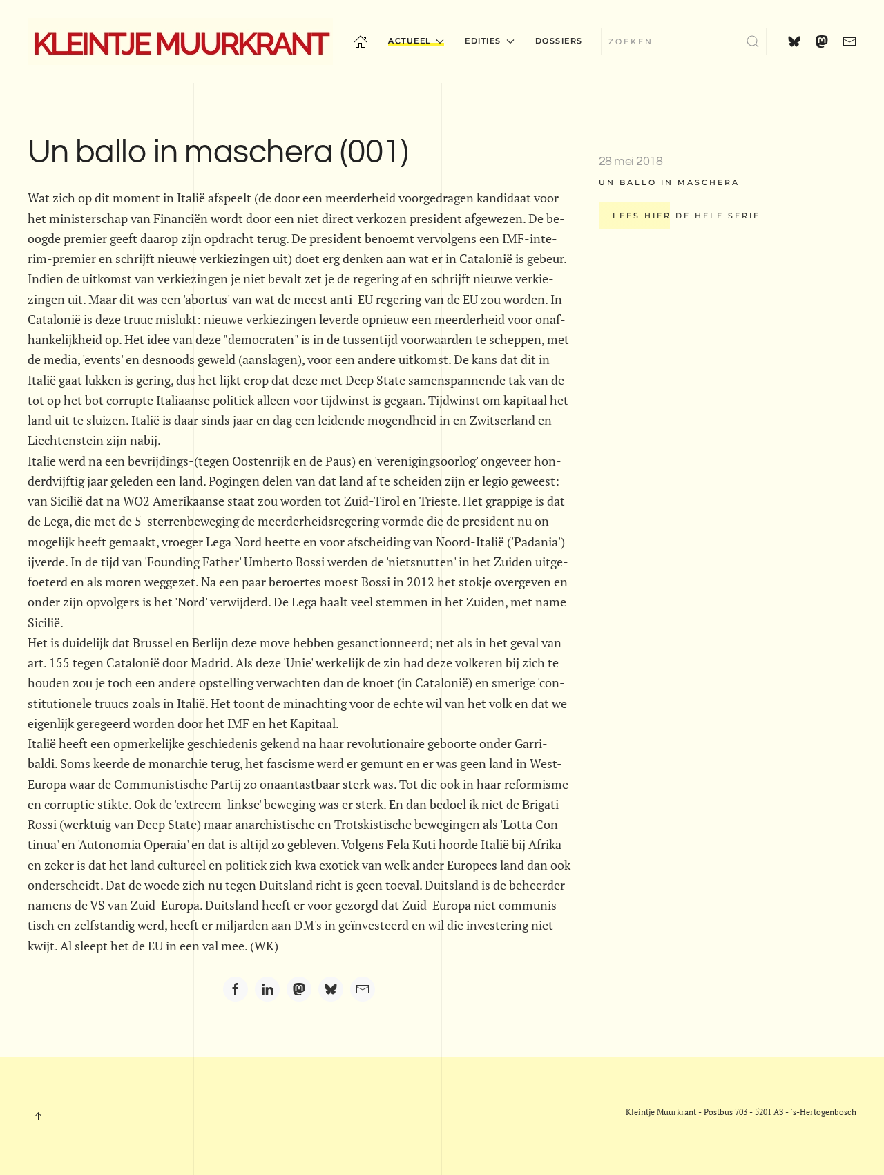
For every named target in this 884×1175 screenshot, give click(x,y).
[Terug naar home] (180, 41)
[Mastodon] (299, 989)
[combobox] (684, 41)
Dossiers (559, 41)
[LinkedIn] (267, 989)
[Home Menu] (360, 41)
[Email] (362, 989)
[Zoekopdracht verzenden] (753, 41)
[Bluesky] (330, 989)
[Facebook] (235, 989)
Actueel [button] (410, 41)
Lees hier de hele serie (686, 215)
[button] (38, 1116)
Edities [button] (483, 41)
